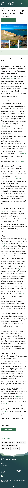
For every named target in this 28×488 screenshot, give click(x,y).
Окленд (9, 105)
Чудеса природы (5, 448)
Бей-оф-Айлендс (19, 161)
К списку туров (6, 438)
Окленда (14, 108)
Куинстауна (5, 403)
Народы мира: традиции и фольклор (9, 445)
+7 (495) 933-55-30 (5, 462)
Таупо (20, 270)
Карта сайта (4, 483)
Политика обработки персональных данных (12, 486)
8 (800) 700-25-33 (5, 465)
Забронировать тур (8, 20)
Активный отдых (15, 448)
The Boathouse (18, 160)
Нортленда (4, 125)
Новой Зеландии (10, 78)
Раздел (7, 8)
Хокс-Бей (13, 290)
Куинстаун (18, 396)
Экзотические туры (21, 442)
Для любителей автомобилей (8, 442)
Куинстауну (4, 411)
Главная (2, 8)
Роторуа (3, 243)
